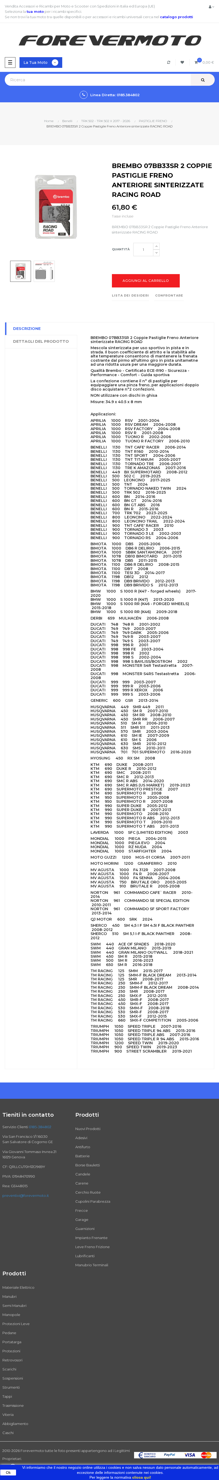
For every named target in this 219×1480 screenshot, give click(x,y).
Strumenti (11, 1387)
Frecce (81, 1210)
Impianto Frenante (91, 1238)
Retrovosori (12, 1360)
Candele (82, 1174)
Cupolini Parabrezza (92, 1201)
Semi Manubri (14, 1305)
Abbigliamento (15, 1423)
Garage (81, 1219)
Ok (8, 1472)
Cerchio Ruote (88, 1192)
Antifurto (82, 1147)
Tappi (7, 1396)
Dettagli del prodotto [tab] (41, 341)
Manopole (11, 1314)
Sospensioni (12, 1378)
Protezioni (11, 1351)
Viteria (8, 1414)
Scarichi (9, 1369)
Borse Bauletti (87, 1165)
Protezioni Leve (16, 1324)
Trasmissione (13, 1405)
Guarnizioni (85, 1228)
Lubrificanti (85, 1256)
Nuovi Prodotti (87, 1129)
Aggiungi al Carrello (146, 281)
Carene (81, 1183)
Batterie (82, 1156)
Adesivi (81, 1138)
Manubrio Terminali (91, 1265)
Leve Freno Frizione (92, 1247)
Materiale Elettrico (18, 1287)
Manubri (9, 1296)
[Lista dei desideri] (183, 62)
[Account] (211, 6)
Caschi (8, 1433)
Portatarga (11, 1342)
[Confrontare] (169, 62)
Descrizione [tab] (27, 328)
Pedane (9, 1333)
